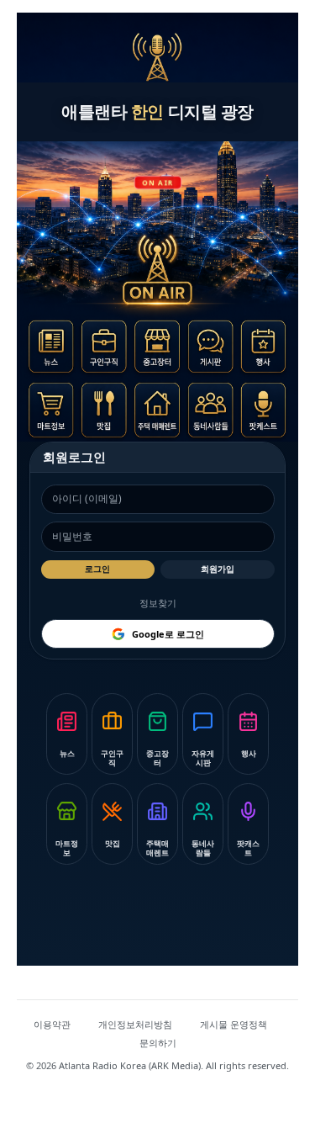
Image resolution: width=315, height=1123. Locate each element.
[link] (56, 350)
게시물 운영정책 (233, 1024)
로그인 (97, 569)
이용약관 (52, 1024)
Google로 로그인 (168, 634)
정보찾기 (157, 602)
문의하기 (157, 1042)
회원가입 (217, 569)
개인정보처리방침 (135, 1024)
